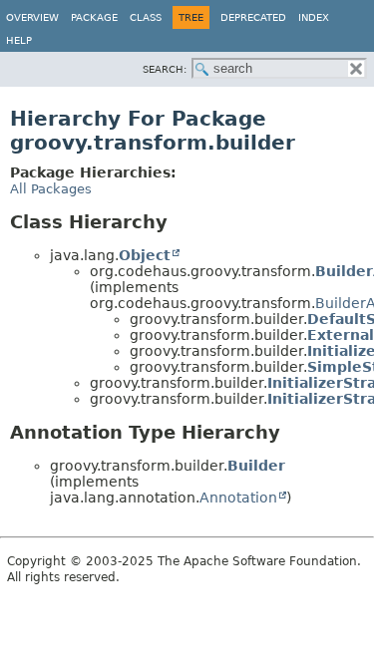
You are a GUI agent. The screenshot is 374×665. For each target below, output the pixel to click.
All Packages (51, 188)
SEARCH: (165, 69)
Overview (32, 17)
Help (19, 40)
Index (313, 17)
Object (145, 255)
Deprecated (253, 17)
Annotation (238, 497)
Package (94, 17)
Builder (256, 466)
